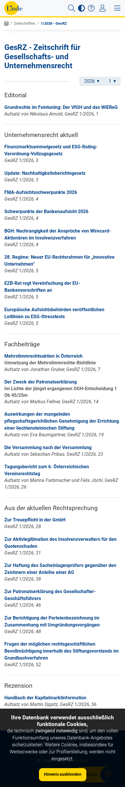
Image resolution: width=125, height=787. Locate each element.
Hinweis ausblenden (62, 774)
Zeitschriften (24, 23)
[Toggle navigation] (102, 8)
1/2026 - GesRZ (54, 23)
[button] (71, 8)
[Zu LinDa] (13, 8)
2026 (89, 81)
